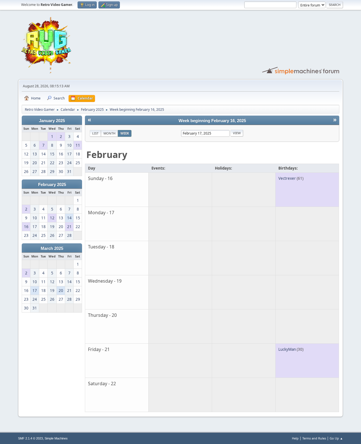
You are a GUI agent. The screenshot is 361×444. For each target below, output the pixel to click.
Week (124, 133)
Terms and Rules (314, 438)
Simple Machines (56, 438)
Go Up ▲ (336, 438)
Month (109, 133)
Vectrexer (287, 178)
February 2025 (52, 184)
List (95, 133)
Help (295, 438)
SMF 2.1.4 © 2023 (30, 438)
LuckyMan (287, 349)
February (106, 154)
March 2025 (52, 248)
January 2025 (52, 120)
